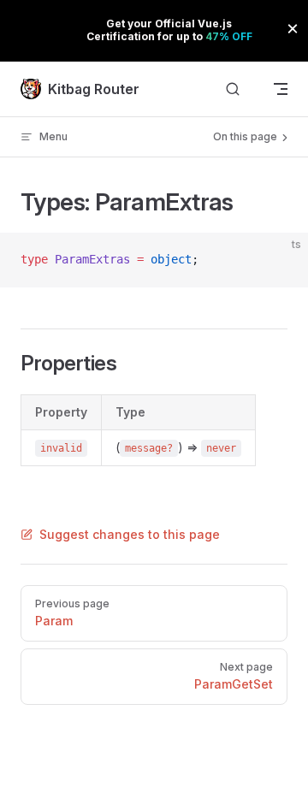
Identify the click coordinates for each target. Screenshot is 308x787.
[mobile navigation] (280, 89)
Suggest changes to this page (129, 534)
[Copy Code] (281, 260)
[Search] (232, 89)
